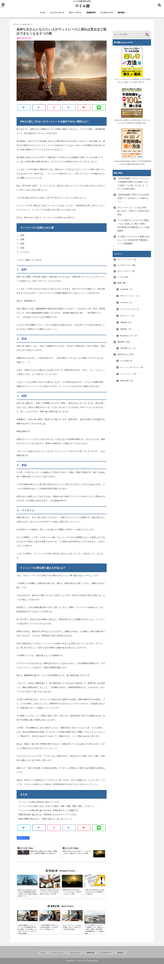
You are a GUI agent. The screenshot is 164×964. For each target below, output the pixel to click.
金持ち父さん (23, 838)
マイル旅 (82, 6)
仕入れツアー (125, 316)
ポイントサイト (75, 12)
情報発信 (123, 329)
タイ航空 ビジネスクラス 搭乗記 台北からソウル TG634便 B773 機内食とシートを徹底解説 (133, 240)
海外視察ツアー (126, 348)
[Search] (147, 34)
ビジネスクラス (106, 12)
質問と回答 (124, 381)
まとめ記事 (124, 361)
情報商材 (123, 322)
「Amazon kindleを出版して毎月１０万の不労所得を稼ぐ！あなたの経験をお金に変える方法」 (132, 162)
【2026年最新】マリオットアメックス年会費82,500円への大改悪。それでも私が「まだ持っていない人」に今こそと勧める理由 (133, 183)
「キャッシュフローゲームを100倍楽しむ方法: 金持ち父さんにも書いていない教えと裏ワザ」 (132, 80)
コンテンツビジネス (128, 309)
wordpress (124, 302)
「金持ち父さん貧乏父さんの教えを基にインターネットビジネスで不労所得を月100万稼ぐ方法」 (132, 121)
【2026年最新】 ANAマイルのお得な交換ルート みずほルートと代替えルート (133, 198)
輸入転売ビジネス (127, 336)
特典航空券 (91, 12)
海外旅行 (121, 12)
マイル (42, 12)
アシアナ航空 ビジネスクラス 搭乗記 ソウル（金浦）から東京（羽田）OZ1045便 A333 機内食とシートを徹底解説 (133, 225)
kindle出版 (124, 289)
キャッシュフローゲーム (129, 367)
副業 (119, 283)
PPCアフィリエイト (128, 296)
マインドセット (126, 374)
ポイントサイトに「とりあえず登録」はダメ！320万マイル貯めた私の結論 (133, 211)
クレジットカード (57, 12)
